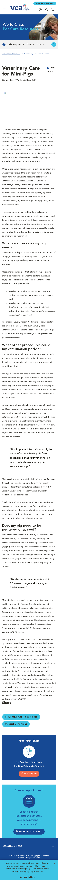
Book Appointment (44, 3)
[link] (3, 44)
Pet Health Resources (11, 54)
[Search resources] (53, 44)
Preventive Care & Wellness (21, 717)
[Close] (55, 863)
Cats (39, 44)
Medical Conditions (16, 724)
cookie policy (25, 869)
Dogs (29, 44)
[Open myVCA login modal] (41, 9)
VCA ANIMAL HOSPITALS (12, 846)
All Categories (14, 44)
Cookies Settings (27, 877)
